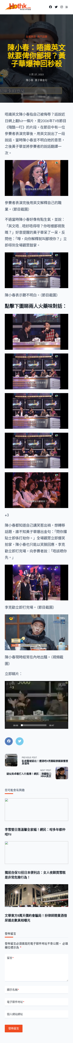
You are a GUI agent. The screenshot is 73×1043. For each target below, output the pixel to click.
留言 (10, 958)
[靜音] (58, 727)
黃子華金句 (41, 80)
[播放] (9, 727)
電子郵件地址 (15, 1002)
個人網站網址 (15, 1014)
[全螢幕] (63, 727)
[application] (36, 705)
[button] (36, 705)
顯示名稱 (13, 990)
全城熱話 (31, 36)
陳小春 (29, 80)
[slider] (33, 725)
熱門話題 (42, 36)
